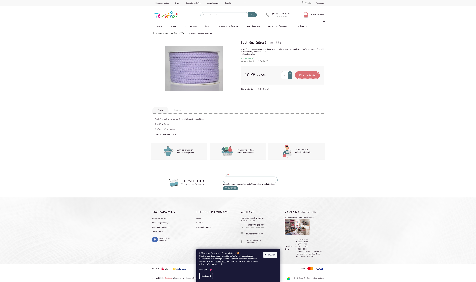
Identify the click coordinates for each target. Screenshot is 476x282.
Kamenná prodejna (203, 227)
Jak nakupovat (212, 3)
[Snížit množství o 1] (290, 77)
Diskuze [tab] (177, 110)
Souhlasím (270, 254)
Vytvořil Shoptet (298, 278)
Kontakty (228, 3)
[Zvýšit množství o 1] (290, 73)
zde (221, 264)
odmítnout (221, 261)
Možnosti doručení (248, 54)
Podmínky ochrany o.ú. (161, 227)
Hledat (252, 14)
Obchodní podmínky (193, 3)
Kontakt (199, 223)
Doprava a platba (162, 3)
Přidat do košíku (307, 75)
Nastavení (206, 276)
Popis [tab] (160, 110)
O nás (177, 3)
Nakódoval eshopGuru (315, 278)
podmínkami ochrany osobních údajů (261, 184)
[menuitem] (158, 27)
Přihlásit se (230, 188)
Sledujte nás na (164, 239)
